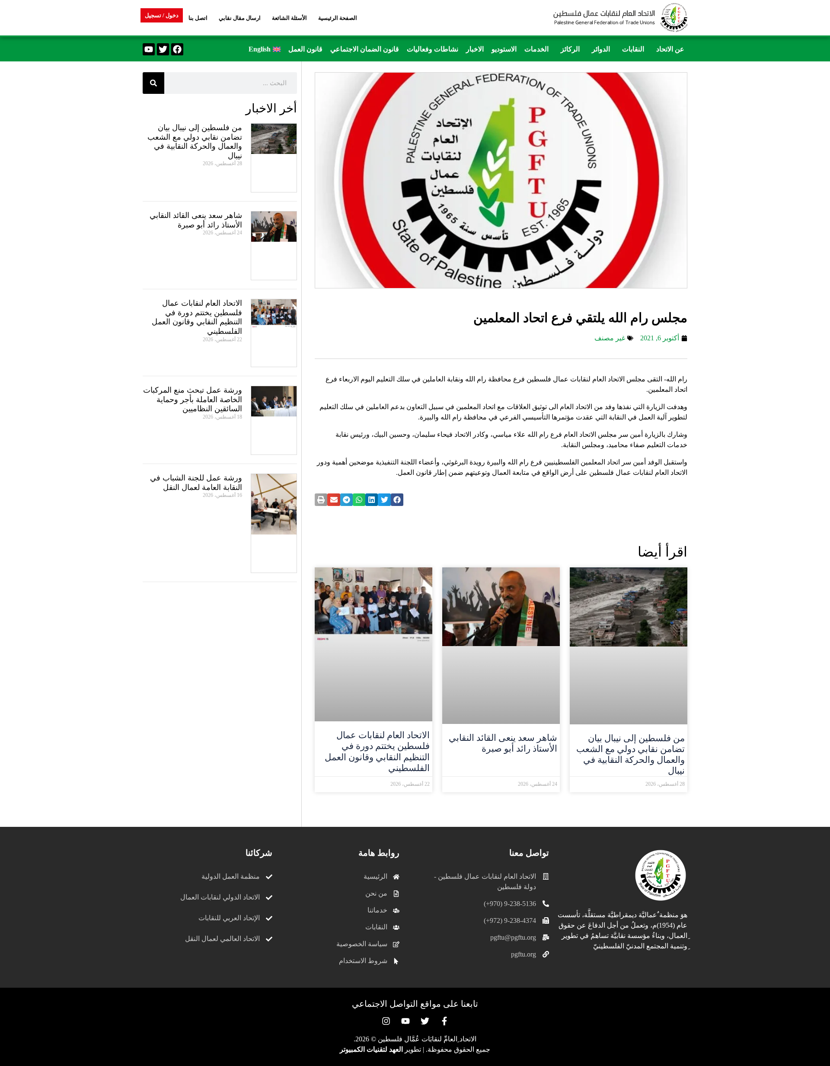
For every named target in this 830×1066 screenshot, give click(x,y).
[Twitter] (163, 49)
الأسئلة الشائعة (289, 18)
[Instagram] (386, 1021)
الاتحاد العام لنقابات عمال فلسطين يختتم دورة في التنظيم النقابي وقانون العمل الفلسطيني (377, 751)
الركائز (570, 49)
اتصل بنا (198, 18)
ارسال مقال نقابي (240, 18)
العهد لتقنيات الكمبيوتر (371, 1049)
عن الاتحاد (670, 49)
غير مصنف (609, 338)
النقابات (633, 49)
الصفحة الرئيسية (337, 18)
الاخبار (475, 49)
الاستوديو (504, 49)
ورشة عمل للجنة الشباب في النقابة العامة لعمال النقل (196, 483)
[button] (668, 49)
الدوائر (601, 49)
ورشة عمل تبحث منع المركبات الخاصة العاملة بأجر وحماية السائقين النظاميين (192, 399)
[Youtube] (149, 49)
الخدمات (536, 49)
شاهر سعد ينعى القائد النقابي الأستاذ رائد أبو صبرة (503, 743)
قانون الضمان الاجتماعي (364, 49)
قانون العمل (305, 49)
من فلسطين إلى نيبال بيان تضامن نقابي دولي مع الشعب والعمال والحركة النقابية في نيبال (630, 754)
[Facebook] (177, 49)
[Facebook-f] (444, 1021)
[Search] (153, 83)
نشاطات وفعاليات (432, 49)
